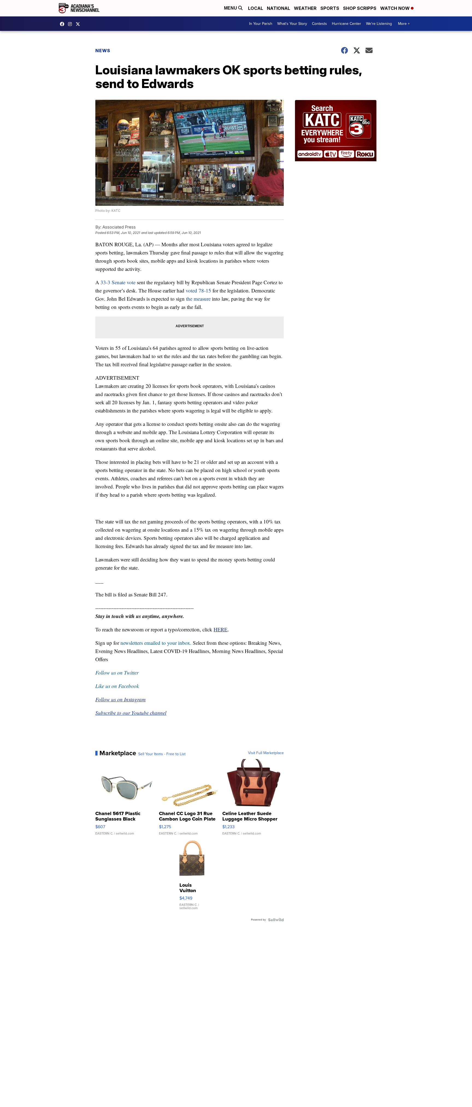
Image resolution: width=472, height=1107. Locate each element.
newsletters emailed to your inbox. (155, 642)
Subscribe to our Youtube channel (130, 712)
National (278, 8)
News (102, 50)
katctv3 (63, 24)
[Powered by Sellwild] (276, 920)
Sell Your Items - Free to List (161, 754)
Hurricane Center (346, 24)
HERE (221, 629)
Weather (305, 8)
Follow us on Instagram (120, 699)
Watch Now (395, 8)
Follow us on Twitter (116, 672)
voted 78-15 (198, 290)
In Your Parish (260, 24)
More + (404, 24)
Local (255, 8)
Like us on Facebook (117, 686)
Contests (319, 24)
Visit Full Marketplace (266, 753)
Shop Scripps (359, 8)
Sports (329, 8)
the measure (198, 298)
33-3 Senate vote (118, 282)
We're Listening (379, 24)
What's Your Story (292, 24)
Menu (231, 8)
